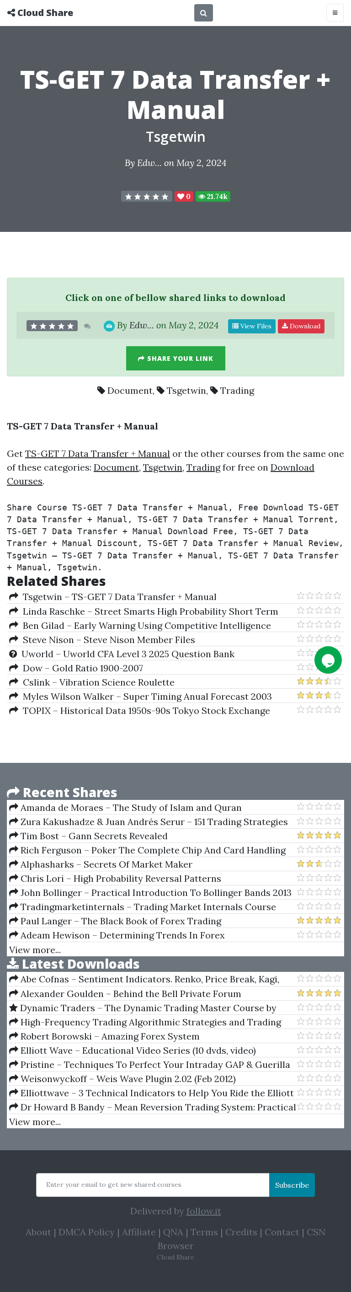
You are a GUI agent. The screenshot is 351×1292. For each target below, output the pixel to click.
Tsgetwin (176, 136)
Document (130, 390)
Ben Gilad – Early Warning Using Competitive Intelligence (144, 625)
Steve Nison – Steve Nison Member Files (106, 639)
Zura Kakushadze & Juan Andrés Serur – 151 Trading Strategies (153, 821)
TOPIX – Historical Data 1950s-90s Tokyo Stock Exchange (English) (139, 711)
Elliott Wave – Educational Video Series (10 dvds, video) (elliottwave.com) (132, 1050)
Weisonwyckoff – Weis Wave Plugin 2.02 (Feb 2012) (127, 1078)
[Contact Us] (328, 660)
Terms (204, 1232)
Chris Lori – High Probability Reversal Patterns (119, 878)
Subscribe (292, 1185)
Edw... (149, 162)
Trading (237, 390)
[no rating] (146, 196)
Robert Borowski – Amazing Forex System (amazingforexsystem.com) (104, 1036)
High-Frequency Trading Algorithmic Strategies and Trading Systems (145, 1022)
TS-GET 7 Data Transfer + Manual (97, 453)
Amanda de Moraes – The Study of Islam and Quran (130, 807)
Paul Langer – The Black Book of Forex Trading (119, 921)
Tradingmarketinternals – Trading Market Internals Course (147, 906)
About (38, 1232)
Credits (241, 1232)
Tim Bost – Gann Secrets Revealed (93, 836)
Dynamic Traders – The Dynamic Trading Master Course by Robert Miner (143, 1008)
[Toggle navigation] (335, 13)
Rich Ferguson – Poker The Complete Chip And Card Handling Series (147, 850)
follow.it (203, 1211)
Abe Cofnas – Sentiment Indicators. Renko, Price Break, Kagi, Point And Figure (144, 979)
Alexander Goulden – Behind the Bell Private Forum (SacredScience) (125, 994)
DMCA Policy (86, 1232)
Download (304, 326)
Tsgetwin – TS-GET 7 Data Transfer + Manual (117, 596)
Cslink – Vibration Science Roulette (96, 682)
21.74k (216, 196)
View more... (35, 949)
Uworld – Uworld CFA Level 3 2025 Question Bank (125, 653)
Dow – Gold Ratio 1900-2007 (80, 668)
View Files (255, 326)
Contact (282, 1232)
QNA (173, 1232)
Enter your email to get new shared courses (113, 1184)
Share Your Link (179, 358)
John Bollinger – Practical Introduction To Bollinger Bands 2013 (155, 892)
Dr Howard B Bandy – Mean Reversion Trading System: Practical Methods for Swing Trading (152, 1107)
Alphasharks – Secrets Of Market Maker (105, 864)
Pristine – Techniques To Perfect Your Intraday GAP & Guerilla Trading (149, 1065)
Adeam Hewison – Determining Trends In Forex (121, 935)
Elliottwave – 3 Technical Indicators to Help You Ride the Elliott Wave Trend (151, 1093)
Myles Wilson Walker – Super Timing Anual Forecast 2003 (145, 696)
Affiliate (139, 1232)
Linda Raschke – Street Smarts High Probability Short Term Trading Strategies (143, 611)
